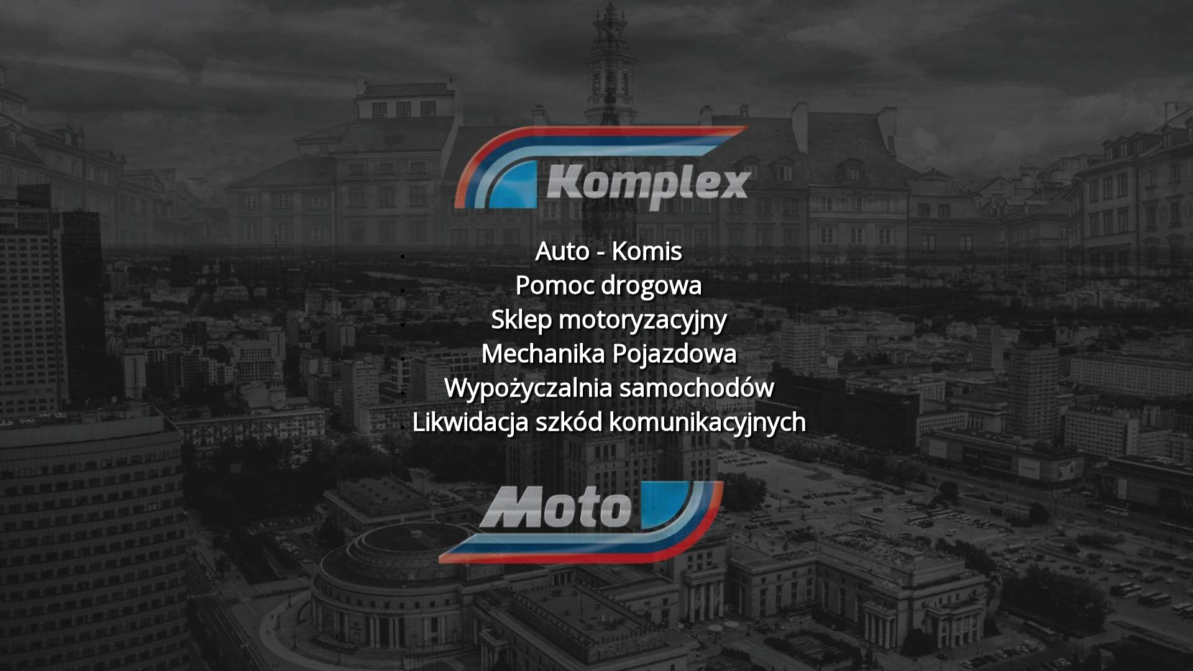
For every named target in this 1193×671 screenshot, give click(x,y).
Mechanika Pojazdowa (609, 353)
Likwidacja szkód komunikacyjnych (609, 421)
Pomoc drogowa (609, 284)
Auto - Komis (609, 250)
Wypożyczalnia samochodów (609, 387)
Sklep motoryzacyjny (609, 318)
